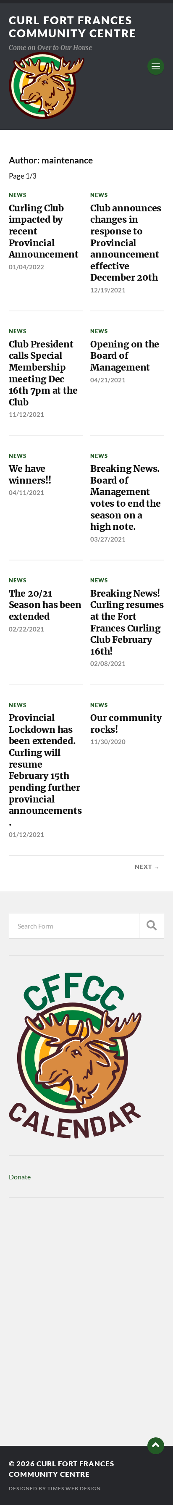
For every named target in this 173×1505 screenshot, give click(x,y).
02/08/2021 (108, 663)
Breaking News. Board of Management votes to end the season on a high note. (125, 497)
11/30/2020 (108, 741)
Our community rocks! (125, 723)
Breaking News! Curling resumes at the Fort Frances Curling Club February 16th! (127, 622)
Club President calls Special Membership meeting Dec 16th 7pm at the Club (43, 373)
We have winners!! (30, 474)
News (17, 195)
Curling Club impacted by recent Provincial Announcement (44, 231)
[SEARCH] (151, 926)
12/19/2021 (108, 290)
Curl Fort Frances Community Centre (72, 26)
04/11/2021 (26, 492)
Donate (20, 1177)
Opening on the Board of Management (124, 356)
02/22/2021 (26, 629)
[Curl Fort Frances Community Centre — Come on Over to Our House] (87, 85)
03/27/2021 (108, 539)
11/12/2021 (26, 414)
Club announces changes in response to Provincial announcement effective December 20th (125, 243)
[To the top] (155, 1445)
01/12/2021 (26, 834)
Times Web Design (74, 1488)
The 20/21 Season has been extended (45, 605)
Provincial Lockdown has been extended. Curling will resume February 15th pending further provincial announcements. (45, 770)
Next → (147, 866)
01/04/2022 (26, 267)
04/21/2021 (108, 380)
